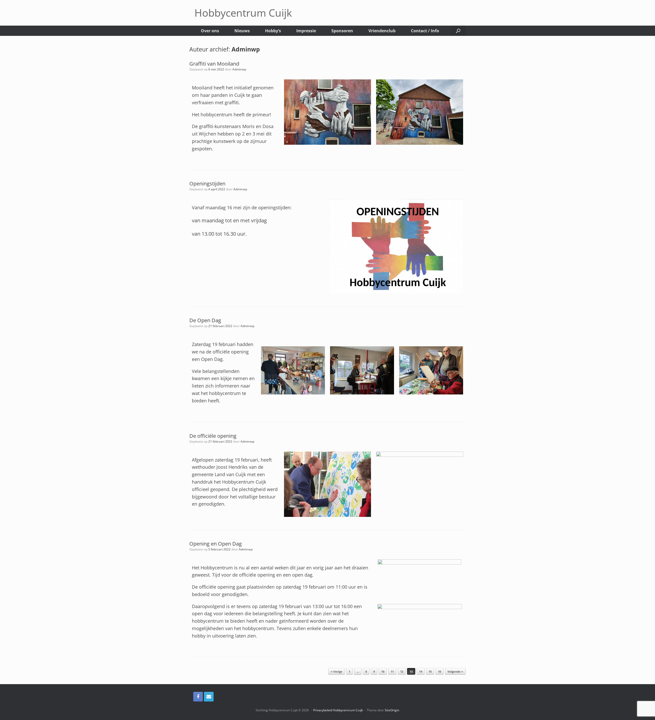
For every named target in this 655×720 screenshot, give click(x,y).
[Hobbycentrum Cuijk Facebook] (198, 697)
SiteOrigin (392, 710)
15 (430, 671)
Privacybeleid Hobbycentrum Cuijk (338, 710)
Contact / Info (425, 31)
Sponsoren (342, 31)
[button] (458, 31)
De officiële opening (212, 435)
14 (420, 671)
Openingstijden (207, 183)
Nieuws (242, 31)
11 (392, 671)
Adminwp (246, 49)
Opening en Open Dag (215, 543)
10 (382, 671)
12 (401, 671)
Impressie (306, 31)
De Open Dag (205, 320)
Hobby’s (273, 31)
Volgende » (455, 671)
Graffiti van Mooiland (214, 63)
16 (439, 671)
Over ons (210, 31)
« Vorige (336, 671)
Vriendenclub (382, 31)
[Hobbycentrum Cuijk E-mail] (209, 697)
